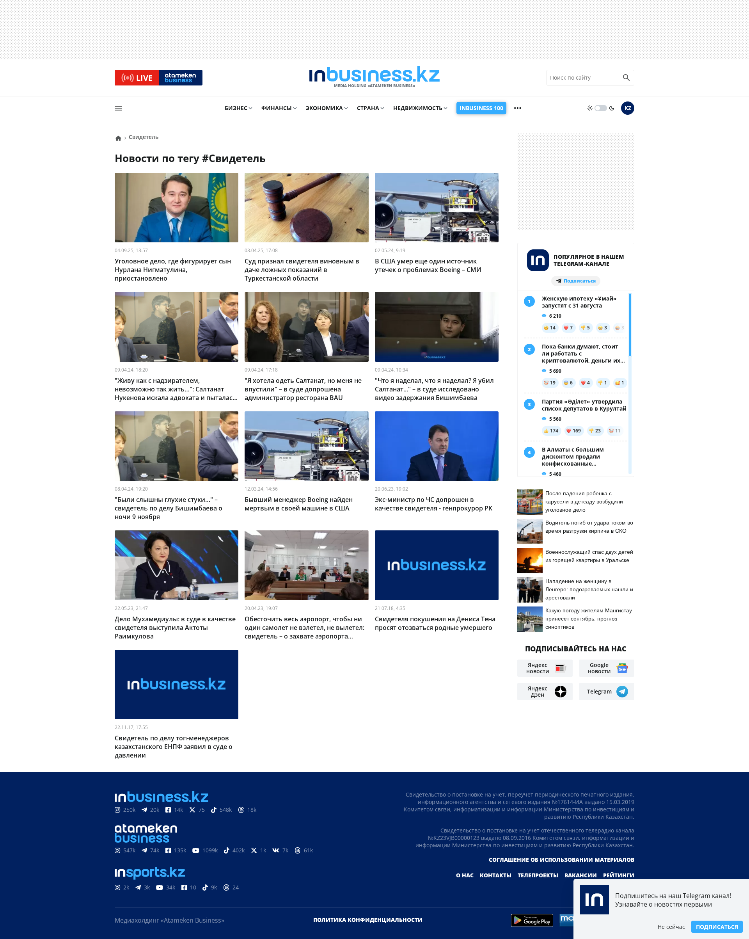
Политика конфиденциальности (367, 919)
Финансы (276, 108)
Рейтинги (618, 875)
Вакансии (580, 875)
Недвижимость (417, 108)
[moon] (612, 108)
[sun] (590, 108)
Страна (368, 108)
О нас (465, 875)
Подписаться (717, 926)
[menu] (118, 108)
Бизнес (236, 108)
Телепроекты (538, 875)
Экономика (324, 108)
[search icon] (626, 77)
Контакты (495, 875)
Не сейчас (671, 926)
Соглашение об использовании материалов (561, 859)
